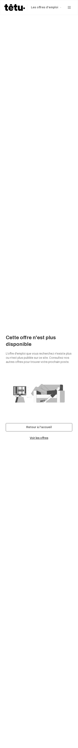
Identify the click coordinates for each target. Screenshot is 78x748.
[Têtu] (14, 7)
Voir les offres (39, 438)
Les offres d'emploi (44, 7)
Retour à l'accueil (39, 427)
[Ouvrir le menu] (69, 7)
